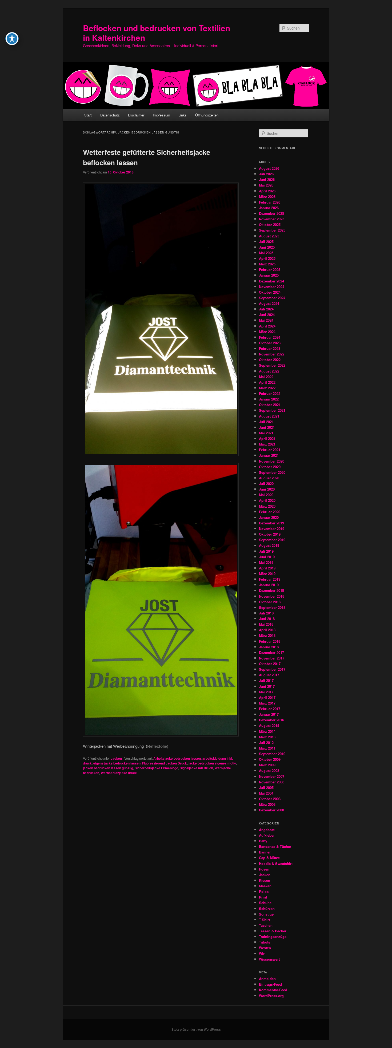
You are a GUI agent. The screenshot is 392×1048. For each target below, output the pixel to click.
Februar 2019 (269, 579)
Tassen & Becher (272, 930)
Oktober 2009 (270, 759)
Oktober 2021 (270, 404)
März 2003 (267, 804)
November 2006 (271, 781)
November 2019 (271, 528)
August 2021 (269, 416)
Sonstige (266, 914)
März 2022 (267, 387)
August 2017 (269, 674)
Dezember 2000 (271, 809)
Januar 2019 (269, 584)
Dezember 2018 (271, 590)
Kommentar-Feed (273, 989)
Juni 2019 (267, 556)
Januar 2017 (269, 714)
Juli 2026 (266, 173)
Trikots (264, 942)
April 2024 (267, 326)
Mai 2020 (266, 494)
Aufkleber (267, 835)
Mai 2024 (266, 320)
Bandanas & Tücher (275, 846)
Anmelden (267, 978)
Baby (263, 840)
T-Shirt (264, 919)
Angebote (267, 829)
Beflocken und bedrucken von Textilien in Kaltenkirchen (156, 32)
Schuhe (265, 902)
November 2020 (271, 461)
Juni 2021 (267, 427)
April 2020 (267, 500)
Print (263, 897)
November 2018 (271, 596)
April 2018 (267, 629)
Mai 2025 (266, 252)
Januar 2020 (269, 517)
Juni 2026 (267, 179)
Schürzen (267, 908)
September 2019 (272, 539)
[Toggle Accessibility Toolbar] (12, 38)
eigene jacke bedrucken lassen (117, 763)
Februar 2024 (269, 337)
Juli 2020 (266, 483)
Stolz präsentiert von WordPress (196, 1029)
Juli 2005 (266, 787)
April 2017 (267, 697)
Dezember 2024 (271, 281)
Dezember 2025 (271, 213)
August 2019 (269, 545)
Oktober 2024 (270, 292)
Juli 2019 (266, 551)
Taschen (266, 925)
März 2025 (267, 263)
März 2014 (267, 731)
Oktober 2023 (270, 342)
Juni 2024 (267, 314)
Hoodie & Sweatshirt (276, 863)
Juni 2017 (267, 686)
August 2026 (269, 168)
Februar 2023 (269, 348)
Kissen (264, 880)
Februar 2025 (269, 269)
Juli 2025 (266, 241)
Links (182, 115)
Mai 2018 (266, 624)
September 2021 (272, 410)
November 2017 (271, 658)
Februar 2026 (269, 202)
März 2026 (267, 196)
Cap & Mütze (269, 857)
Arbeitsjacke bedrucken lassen (177, 758)
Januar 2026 (269, 207)
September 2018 (272, 607)
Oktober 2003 (270, 798)
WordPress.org (271, 995)
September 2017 (272, 669)
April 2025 (267, 258)
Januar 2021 (269, 455)
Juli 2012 (266, 742)
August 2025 (269, 235)
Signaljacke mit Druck (196, 768)
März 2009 (267, 764)
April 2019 (267, 567)
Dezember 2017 (271, 652)
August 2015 (269, 725)
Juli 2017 (266, 680)
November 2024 (271, 286)
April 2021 (267, 438)
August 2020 (269, 477)
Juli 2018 (266, 613)
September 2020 (272, 472)
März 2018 (267, 635)
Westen (265, 947)
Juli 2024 (266, 308)
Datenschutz (110, 115)
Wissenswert (269, 959)
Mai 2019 (266, 562)
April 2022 (267, 382)
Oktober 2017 (270, 663)
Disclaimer (136, 115)
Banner (265, 852)
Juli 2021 (266, 421)
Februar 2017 (269, 708)
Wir (262, 953)
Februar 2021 (269, 449)
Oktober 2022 (270, 359)
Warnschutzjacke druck (119, 772)
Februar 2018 (269, 641)
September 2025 (272, 230)
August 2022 (269, 371)
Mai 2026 (266, 185)
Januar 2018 (269, 646)
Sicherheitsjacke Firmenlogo (156, 768)
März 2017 (267, 703)
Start (88, 115)
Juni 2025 (267, 247)
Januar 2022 (269, 399)
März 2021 (267, 444)
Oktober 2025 (270, 224)
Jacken (116, 758)
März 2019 (267, 573)
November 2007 (271, 776)
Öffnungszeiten (206, 115)
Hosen (264, 869)
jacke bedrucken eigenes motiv (212, 763)
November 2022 (271, 354)
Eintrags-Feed (270, 984)
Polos (264, 891)
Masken (265, 885)
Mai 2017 (266, 691)
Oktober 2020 (270, 466)
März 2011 (267, 748)
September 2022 (272, 365)
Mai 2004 (266, 793)
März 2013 (267, 736)
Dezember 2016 (271, 719)
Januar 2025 (269, 275)
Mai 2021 (266, 432)
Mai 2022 (266, 376)
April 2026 (267, 190)
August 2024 (269, 303)
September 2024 (272, 297)
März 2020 (267, 506)
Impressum (161, 115)
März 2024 (267, 331)
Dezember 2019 (271, 522)
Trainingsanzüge (272, 936)
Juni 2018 (267, 618)
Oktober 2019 (270, 534)
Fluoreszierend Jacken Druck (164, 763)
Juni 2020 (267, 489)
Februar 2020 (269, 511)
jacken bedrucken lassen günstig (108, 768)
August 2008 (269, 770)
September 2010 (272, 753)
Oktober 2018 (270, 601)
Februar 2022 (269, 393)
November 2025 (271, 218)
